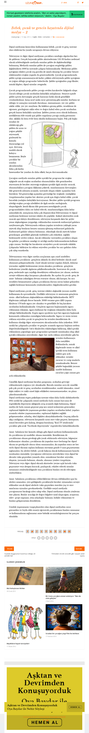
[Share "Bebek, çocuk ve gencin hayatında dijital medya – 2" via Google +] (37, 531)
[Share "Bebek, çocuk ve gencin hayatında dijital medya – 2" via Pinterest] (46, 531)
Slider (40, 37)
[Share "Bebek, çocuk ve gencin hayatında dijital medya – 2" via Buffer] (55, 531)
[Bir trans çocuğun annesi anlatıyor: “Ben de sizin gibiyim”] (64, 580)
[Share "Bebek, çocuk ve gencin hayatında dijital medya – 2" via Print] (69, 531)
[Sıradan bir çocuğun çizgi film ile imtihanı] (64, 617)
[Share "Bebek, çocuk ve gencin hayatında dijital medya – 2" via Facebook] (27, 531)
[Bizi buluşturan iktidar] (25, 576)
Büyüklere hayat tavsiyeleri (18, 644)
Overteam (54, 717)
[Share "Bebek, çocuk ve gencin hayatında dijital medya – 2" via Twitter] (32, 531)
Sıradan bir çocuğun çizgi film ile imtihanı (62, 633)
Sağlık (35, 37)
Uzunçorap (15, 37)
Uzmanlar (46, 37)
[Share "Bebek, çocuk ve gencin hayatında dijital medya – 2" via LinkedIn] (50, 531)
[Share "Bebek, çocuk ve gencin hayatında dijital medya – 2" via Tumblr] (41, 531)
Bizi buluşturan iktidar (16, 588)
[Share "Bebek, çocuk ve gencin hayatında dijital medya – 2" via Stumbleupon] (60, 531)
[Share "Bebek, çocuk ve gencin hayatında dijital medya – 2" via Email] (64, 531)
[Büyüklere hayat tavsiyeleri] (25, 622)
